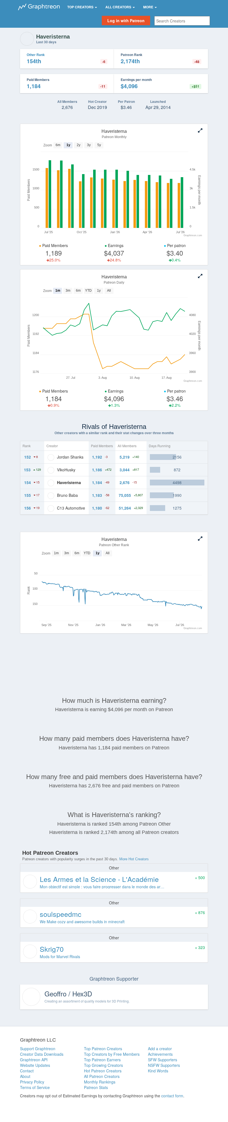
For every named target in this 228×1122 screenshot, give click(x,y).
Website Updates (35, 1065)
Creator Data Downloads (41, 1054)
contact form (172, 1095)
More (148, 6)
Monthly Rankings (99, 1082)
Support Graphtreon (37, 1048)
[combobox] (182, 21)
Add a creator (160, 1048)
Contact (27, 1070)
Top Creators (80, 6)
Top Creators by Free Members (112, 1054)
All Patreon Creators (102, 1076)
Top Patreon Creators (103, 1048)
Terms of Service (35, 1087)
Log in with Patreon (126, 20)
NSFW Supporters (164, 1065)
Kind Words (158, 1070)
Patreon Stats (96, 1087)
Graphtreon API (34, 1059)
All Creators (118, 6)
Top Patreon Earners (102, 1059)
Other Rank (36, 54)
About (25, 1076)
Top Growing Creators (103, 1065)
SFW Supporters (162, 1059)
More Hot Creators (134, 859)
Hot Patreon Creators (103, 1070)
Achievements (160, 1054)
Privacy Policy (32, 1082)
